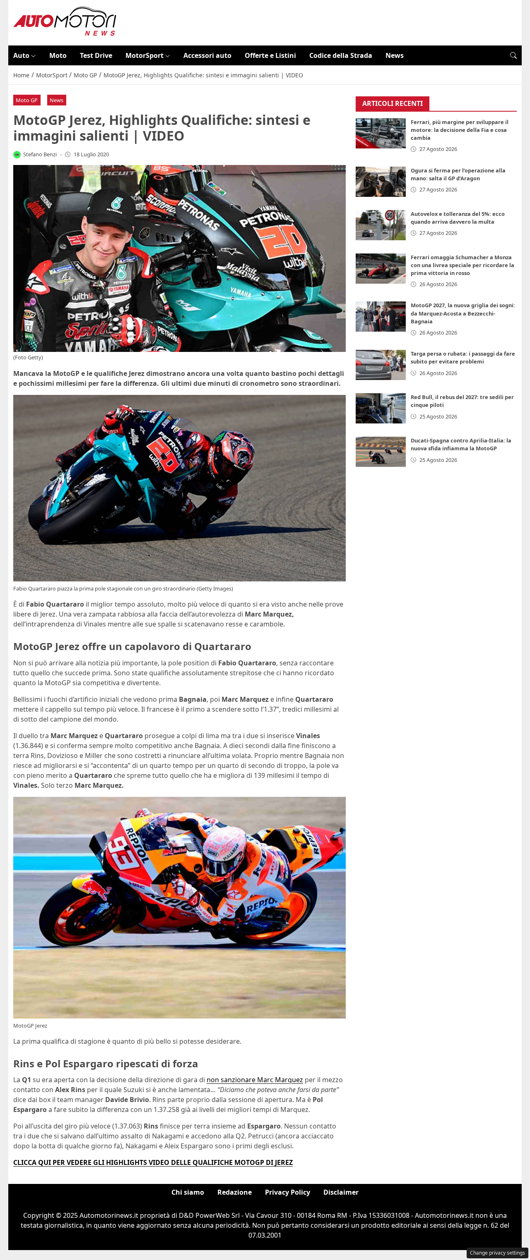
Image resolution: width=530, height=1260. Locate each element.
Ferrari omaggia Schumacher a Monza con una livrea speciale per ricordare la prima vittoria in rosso (462, 265)
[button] (513, 55)
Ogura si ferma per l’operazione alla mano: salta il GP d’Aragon (458, 174)
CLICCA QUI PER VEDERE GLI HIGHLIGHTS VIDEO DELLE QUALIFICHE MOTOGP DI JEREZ (153, 1162)
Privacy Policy (287, 1192)
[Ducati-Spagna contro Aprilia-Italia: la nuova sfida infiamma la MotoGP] (381, 452)
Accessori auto (207, 55)
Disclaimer (341, 1192)
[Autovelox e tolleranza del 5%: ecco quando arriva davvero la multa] (381, 225)
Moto (58, 55)
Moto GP (27, 100)
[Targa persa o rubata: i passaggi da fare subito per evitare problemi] (381, 365)
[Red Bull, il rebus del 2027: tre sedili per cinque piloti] (381, 409)
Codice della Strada (340, 55)
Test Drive (96, 55)
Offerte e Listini (270, 55)
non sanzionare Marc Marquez (255, 1079)
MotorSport (144, 55)
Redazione (234, 1192)
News (394, 55)
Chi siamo (187, 1192)
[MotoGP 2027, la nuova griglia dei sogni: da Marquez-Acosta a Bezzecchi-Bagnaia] (381, 317)
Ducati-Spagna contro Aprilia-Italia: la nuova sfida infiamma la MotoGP (461, 444)
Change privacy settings (497, 1252)
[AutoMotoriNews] (65, 21)
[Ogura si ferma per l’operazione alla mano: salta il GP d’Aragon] (381, 182)
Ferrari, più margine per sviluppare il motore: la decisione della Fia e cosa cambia (459, 130)
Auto (21, 55)
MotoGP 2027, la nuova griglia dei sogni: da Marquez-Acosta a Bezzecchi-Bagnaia (463, 313)
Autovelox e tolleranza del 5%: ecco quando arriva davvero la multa (458, 217)
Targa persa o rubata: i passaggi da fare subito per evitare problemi (463, 358)
